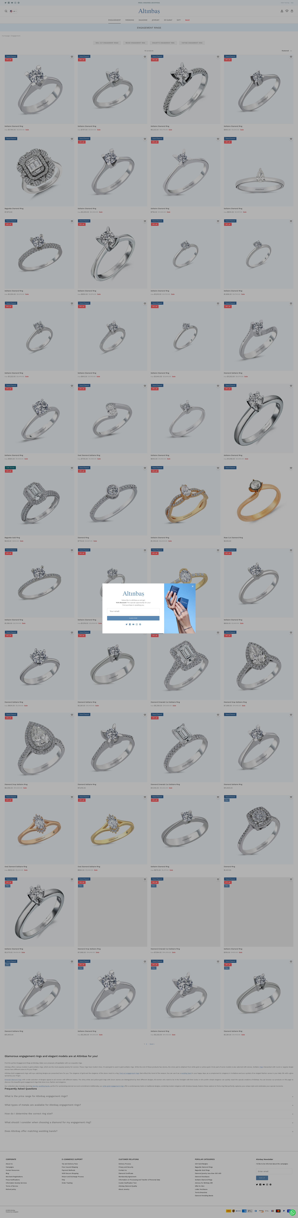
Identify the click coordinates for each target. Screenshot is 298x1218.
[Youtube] (133, 624)
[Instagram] (137, 624)
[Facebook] (130, 624)
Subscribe (133, 618)
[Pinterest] (140, 624)
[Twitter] (126, 624)
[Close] (192, 586)
